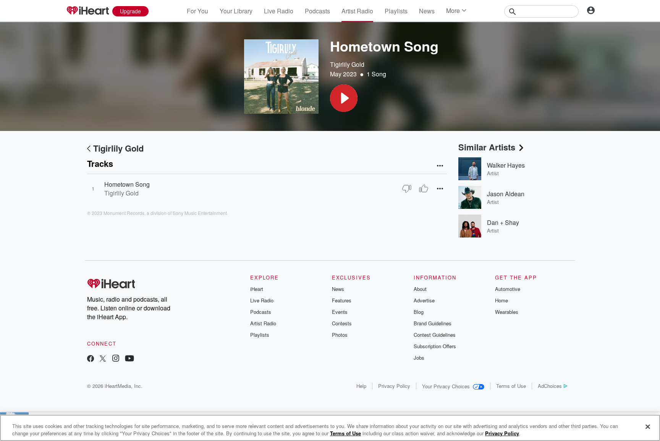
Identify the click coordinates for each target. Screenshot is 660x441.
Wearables (506, 311)
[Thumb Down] (407, 189)
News (427, 10)
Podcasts (317, 10)
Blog (419, 311)
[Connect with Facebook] (90, 359)
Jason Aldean (505, 193)
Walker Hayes (506, 165)
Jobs (419, 357)
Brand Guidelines (432, 323)
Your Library (236, 10)
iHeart (256, 288)
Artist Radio (357, 10)
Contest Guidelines (435, 334)
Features (341, 300)
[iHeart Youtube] (129, 359)
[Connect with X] (103, 359)
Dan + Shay (503, 222)
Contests (342, 323)
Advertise (424, 300)
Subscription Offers (435, 346)
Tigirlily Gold (347, 64)
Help (361, 385)
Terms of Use (511, 385)
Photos (340, 334)
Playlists (396, 10)
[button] (344, 98)
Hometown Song (127, 184)
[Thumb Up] (423, 189)
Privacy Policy (394, 385)
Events (340, 311)
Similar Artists (486, 147)
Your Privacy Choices (446, 386)
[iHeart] (87, 11)
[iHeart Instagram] (115, 359)
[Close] (647, 426)
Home (501, 300)
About (420, 288)
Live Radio (278, 10)
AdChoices (550, 385)
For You (197, 10)
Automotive (507, 288)
